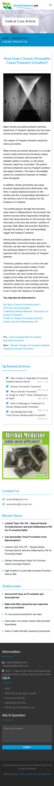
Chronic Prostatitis (14, 41)
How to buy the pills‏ (14, 698)
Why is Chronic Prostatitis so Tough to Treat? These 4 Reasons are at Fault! (26, 395)
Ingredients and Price (15, 702)
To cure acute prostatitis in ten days (23, 614)
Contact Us (10, 491)
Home (5, 38)
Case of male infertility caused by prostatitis (27, 631)
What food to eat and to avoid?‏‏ (20, 693)
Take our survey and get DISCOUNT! (34, 774)
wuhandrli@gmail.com (17, 499)
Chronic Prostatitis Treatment (26, 386)
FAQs (7, 688)
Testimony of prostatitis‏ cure (19, 707)
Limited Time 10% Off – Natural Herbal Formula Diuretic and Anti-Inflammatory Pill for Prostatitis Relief (28, 550)
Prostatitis (19, 38)
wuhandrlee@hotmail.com (19, 504)
